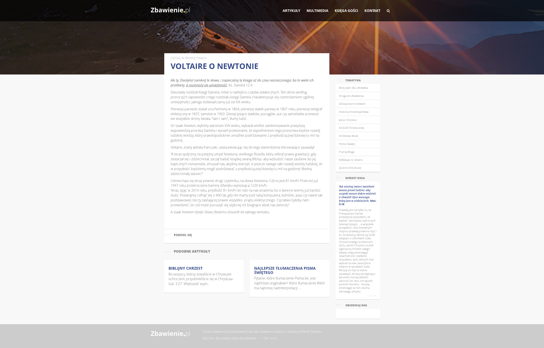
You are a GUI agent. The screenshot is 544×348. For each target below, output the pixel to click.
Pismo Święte (347, 144)
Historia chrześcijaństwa (353, 112)
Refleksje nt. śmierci (351, 160)
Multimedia (317, 10)
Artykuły (291, 10)
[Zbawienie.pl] (170, 8)
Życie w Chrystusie (350, 168)
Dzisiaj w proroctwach (352, 104)
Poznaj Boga (346, 152)
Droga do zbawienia (351, 96)
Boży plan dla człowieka (353, 88)
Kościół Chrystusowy (351, 128)
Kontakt (372, 10)
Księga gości (346, 10)
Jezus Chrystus (348, 120)
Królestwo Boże (348, 136)
